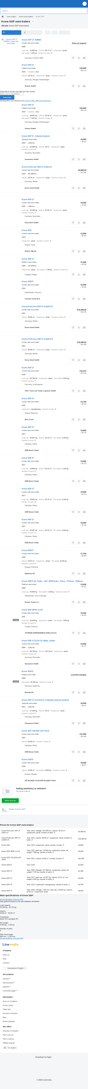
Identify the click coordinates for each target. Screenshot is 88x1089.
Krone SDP (27, 230)
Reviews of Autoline (10, 1013)
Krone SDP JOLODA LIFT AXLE (35, 731)
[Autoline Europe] (15, 3)
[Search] (84, 10)
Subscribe (7, 97)
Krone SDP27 (28, 281)
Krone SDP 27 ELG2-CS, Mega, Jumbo (38, 641)
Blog (4, 1017)
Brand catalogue (9, 1021)
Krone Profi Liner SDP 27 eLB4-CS (37, 167)
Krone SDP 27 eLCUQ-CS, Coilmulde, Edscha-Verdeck (45, 700)
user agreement (45, 101)
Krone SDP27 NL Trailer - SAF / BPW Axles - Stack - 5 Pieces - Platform (52, 581)
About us (6, 955)
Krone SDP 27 (28, 65)
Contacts (6, 963)
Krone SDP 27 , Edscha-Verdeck (36, 136)
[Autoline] (2, 16)
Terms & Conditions (10, 1001)
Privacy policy (8, 1005)
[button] (84, 3)
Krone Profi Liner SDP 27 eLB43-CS (37, 306)
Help (4, 959)
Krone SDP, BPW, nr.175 (32, 610)
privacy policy (30, 101)
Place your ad (10, 800)
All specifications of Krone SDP (11, 899)
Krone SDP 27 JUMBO (31, 40)
